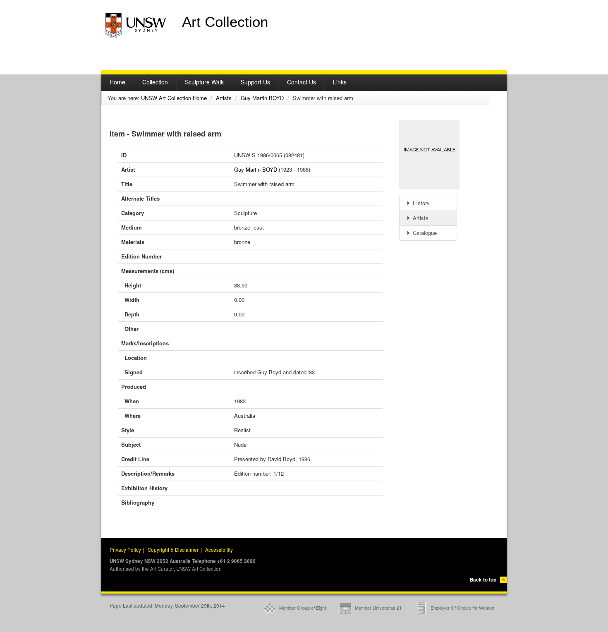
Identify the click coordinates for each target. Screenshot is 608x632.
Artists (224, 98)
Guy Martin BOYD (262, 98)
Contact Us (301, 82)
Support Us (255, 82)
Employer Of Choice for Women (462, 607)
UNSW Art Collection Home (174, 98)
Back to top (483, 579)
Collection (155, 82)
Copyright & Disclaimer (173, 549)
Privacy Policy (125, 549)
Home (117, 82)
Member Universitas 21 (378, 607)
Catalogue (424, 233)
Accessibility (219, 549)
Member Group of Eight (302, 607)
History (420, 203)
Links (340, 82)
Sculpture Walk (204, 82)
